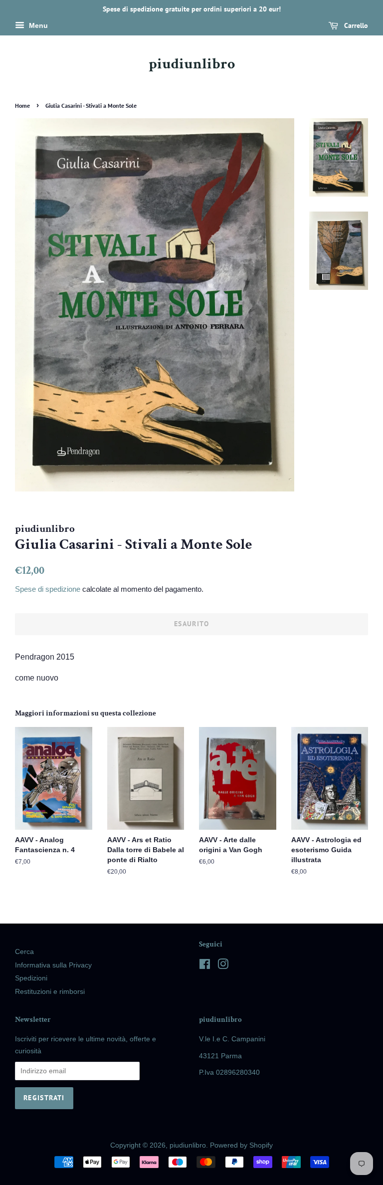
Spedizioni (31, 978)
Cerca (24, 951)
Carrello (355, 25)
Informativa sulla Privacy (53, 965)
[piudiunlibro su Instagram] (222, 966)
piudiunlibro (192, 64)
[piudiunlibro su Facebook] (204, 966)
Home (22, 105)
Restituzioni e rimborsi (50, 991)
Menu (37, 25)
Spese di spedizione (47, 589)
